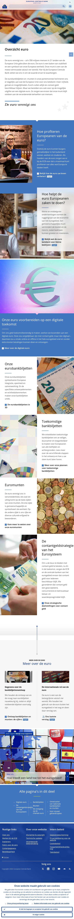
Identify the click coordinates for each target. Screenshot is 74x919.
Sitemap (6, 857)
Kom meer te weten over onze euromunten (18, 526)
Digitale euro (21, 802)
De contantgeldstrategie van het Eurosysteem (24, 809)
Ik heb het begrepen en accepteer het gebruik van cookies (38, 909)
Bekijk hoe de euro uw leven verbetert (51, 175)
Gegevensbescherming (59, 835)
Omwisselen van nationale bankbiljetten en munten (55, 805)
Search (63, 6)
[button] (70, 2)
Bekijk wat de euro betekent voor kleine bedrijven (52, 242)
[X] (42, 869)
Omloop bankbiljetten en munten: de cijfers (18, 718)
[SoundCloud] (64, 869)
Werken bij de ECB (9, 838)
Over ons (6, 835)
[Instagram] (53, 869)
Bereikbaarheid (8, 852)
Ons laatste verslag (49, 718)
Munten (36, 806)
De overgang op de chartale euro (38, 811)
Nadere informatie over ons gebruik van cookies (51, 903)
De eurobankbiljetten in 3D (17, 406)
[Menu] (70, 6)
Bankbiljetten (38, 802)
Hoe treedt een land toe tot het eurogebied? (34, 777)
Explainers (6, 842)
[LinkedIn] (48, 869)
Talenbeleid (54, 852)
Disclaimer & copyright (35, 835)
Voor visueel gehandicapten (56, 813)
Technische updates (34, 838)
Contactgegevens (9, 848)
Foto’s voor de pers (10, 845)
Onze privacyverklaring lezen (18, 903)
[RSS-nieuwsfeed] (69, 869)
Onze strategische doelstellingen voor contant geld (55, 606)
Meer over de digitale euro (17, 348)
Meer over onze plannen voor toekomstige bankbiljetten (54, 468)
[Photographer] (72, 42)
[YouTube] (59, 869)
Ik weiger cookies (38, 914)
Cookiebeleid (55, 844)
